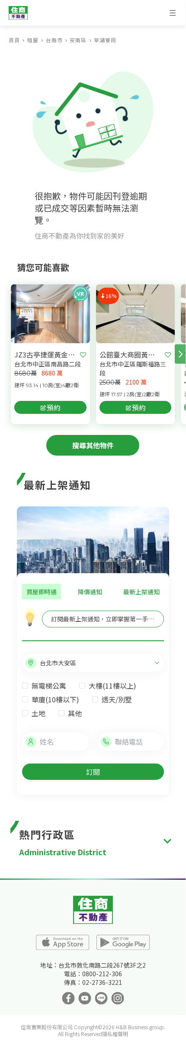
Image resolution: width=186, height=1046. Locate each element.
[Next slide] (180, 354)
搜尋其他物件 (93, 445)
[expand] (167, 841)
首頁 (14, 39)
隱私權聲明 (115, 1033)
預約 (54, 407)
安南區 (78, 39)
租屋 (32, 39)
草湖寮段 (105, 39)
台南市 (54, 39)
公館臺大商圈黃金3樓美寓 (130, 354)
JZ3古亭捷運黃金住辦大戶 (45, 354)
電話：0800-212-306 (93, 973)
